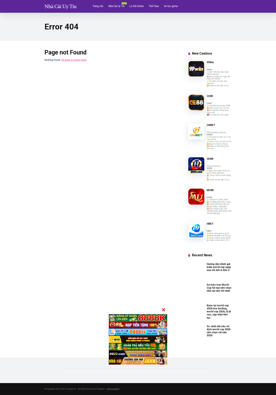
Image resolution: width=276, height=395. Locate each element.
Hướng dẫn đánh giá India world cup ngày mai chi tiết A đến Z (219, 267)
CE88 (210, 96)
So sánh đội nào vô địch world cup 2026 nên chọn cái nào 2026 (218, 331)
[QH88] (196, 172)
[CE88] (196, 109)
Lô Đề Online (137, 6)
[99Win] (196, 75)
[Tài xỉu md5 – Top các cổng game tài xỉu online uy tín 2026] (61, 5)
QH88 (210, 158)
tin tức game (171, 6)
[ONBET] (196, 138)
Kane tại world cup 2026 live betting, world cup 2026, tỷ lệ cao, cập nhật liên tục (219, 311)
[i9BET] (196, 237)
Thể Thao (154, 6)
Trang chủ (98, 6)
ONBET (211, 125)
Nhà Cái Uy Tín (116, 6)
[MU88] (196, 203)
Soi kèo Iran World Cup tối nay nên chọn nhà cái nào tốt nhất (219, 287)
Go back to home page (73, 59)
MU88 (210, 190)
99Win (210, 62)
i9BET (210, 223)
